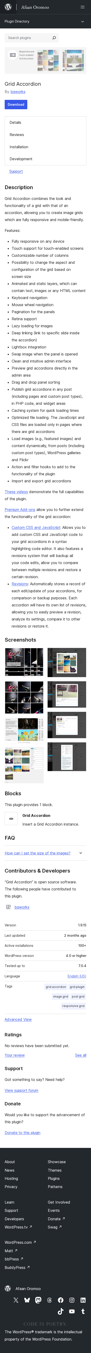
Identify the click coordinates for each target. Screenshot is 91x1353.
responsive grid (73, 1006)
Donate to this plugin (22, 1132)
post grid (78, 996)
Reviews (17, 134)
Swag (55, 1227)
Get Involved (59, 1202)
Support (16, 171)
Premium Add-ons (20, 509)
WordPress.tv (18, 1227)
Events (54, 1210)
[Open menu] (83, 7)
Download (16, 104)
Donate (56, 1219)
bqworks (17, 91)
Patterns (55, 1186)
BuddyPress (17, 1267)
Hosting (11, 1178)
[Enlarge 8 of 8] (80, 748)
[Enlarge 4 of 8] (37, 753)
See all (80, 1055)
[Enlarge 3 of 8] (37, 724)
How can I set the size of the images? (37, 853)
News (9, 1170)
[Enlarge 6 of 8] (80, 687)
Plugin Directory (17, 21)
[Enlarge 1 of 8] (37, 654)
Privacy (11, 1186)
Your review (15, 1055)
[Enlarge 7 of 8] (80, 718)
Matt (11, 1250)
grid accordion (56, 987)
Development (21, 158)
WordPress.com (20, 1242)
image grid (60, 996)
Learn (9, 1202)
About (10, 1161)
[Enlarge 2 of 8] (37, 687)
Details (15, 122)
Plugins (54, 1178)
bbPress (14, 1259)
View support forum (21, 1090)
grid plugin (77, 987)
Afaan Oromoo (28, 1288)
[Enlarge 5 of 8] (80, 654)
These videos (16, 491)
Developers (14, 1219)
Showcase (57, 1161)
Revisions (20, 583)
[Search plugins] (54, 38)
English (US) (77, 976)
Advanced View (18, 1019)
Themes (55, 1170)
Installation (19, 146)
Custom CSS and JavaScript (36, 527)
